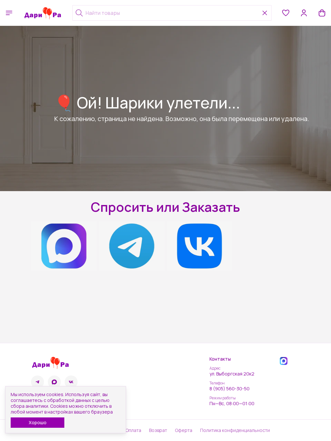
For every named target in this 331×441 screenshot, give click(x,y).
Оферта (183, 430)
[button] (286, 13)
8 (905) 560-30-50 (229, 389)
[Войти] (304, 13)
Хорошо (38, 422)
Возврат (158, 430)
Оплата (133, 430)
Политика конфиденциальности (235, 430)
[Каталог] (9, 13)
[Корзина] (322, 13)
